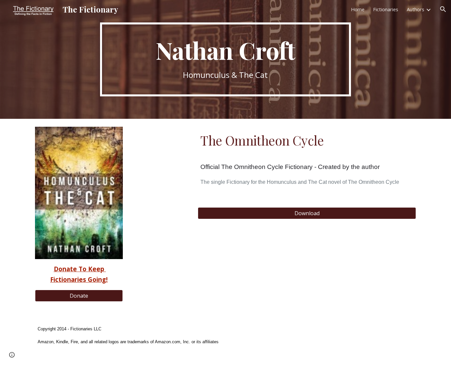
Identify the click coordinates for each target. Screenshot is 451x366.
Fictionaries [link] (385, 9)
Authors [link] (415, 9)
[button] (443, 9)
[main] (225, 59)
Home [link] (357, 9)
